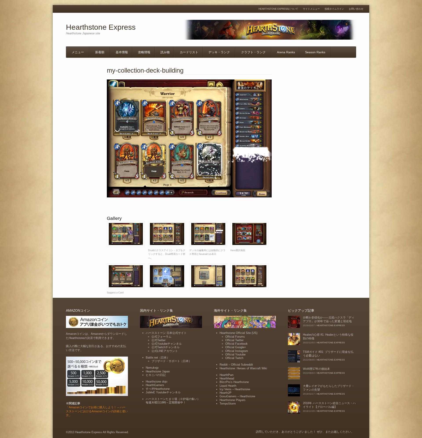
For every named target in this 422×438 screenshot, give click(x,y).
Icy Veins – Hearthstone (235, 389)
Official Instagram (236, 351)
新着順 (99, 52)
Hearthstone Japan (158, 371)
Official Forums (235, 336)
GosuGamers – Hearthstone (237, 396)
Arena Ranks (286, 52)
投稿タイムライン (334, 9)
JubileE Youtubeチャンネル (163, 392)
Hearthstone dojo (156, 381)
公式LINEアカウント (164, 351)
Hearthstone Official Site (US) (238, 333)
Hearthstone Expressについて (278, 9)
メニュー (78, 52)
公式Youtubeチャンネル (166, 343)
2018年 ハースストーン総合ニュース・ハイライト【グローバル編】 (329, 405)
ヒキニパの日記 (156, 375)
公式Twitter (158, 340)
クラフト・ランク (253, 52)
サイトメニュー (311, 9)
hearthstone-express (331, 325)
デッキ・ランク (219, 52)
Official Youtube (235, 354)
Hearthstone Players (233, 400)
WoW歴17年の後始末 (316, 368)
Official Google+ (235, 347)
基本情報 (122, 52)
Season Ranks (315, 52)
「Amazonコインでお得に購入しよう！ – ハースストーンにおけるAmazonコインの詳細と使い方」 (97, 411)
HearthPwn (226, 375)
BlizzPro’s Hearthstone (234, 382)
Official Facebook (236, 343)
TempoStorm (228, 403)
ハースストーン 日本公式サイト (166, 333)
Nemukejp (152, 367)
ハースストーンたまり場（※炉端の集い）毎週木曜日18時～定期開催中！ (173, 400)
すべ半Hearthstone (158, 388)
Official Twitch (234, 358)
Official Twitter (234, 340)
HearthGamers (155, 385)
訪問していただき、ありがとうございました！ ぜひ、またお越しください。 (305, 431)
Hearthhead (227, 378)
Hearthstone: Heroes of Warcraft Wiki (243, 368)
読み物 (165, 52)
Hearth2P (225, 392)
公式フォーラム (161, 336)
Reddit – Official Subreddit (236, 364)
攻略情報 (144, 52)
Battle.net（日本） (157, 357)
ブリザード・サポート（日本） (171, 361)
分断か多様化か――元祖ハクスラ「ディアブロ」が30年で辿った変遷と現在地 (328, 319)
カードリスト (189, 52)
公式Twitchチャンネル (165, 347)
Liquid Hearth (228, 385)
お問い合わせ (356, 9)
